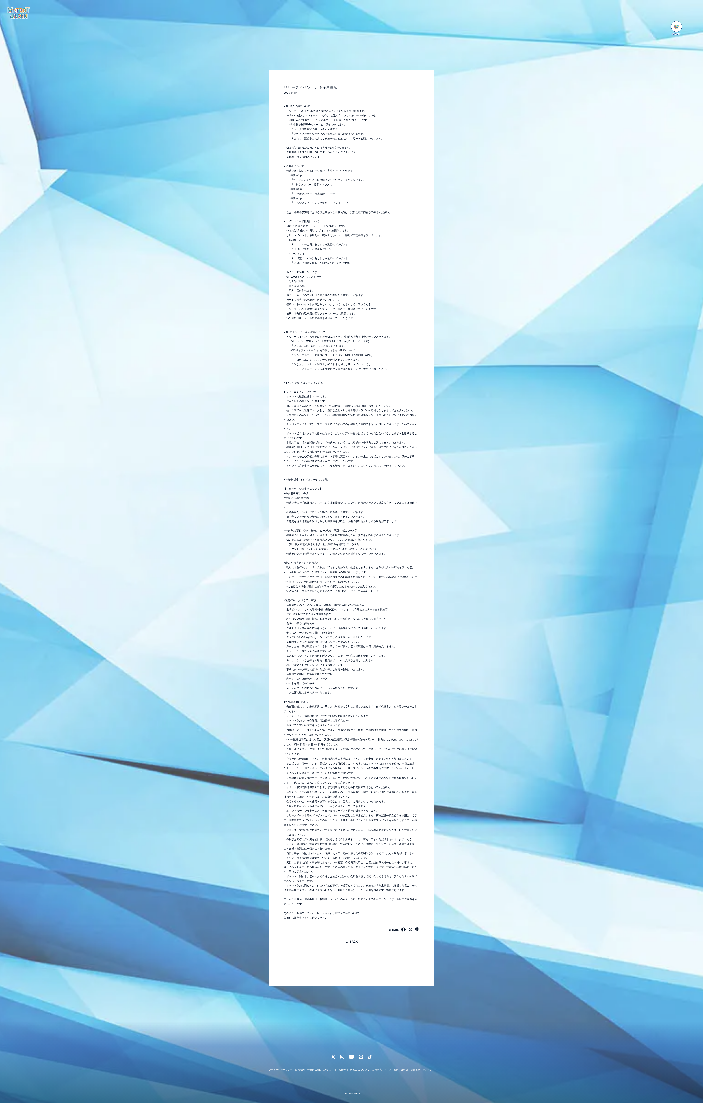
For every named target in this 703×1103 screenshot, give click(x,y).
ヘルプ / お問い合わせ (396, 1069)
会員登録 (415, 1069)
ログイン (427, 1069)
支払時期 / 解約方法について (354, 1069)
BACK (354, 941)
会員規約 (300, 1069)
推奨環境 (377, 1069)
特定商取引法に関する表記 (321, 1069)
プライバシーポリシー (281, 1069)
